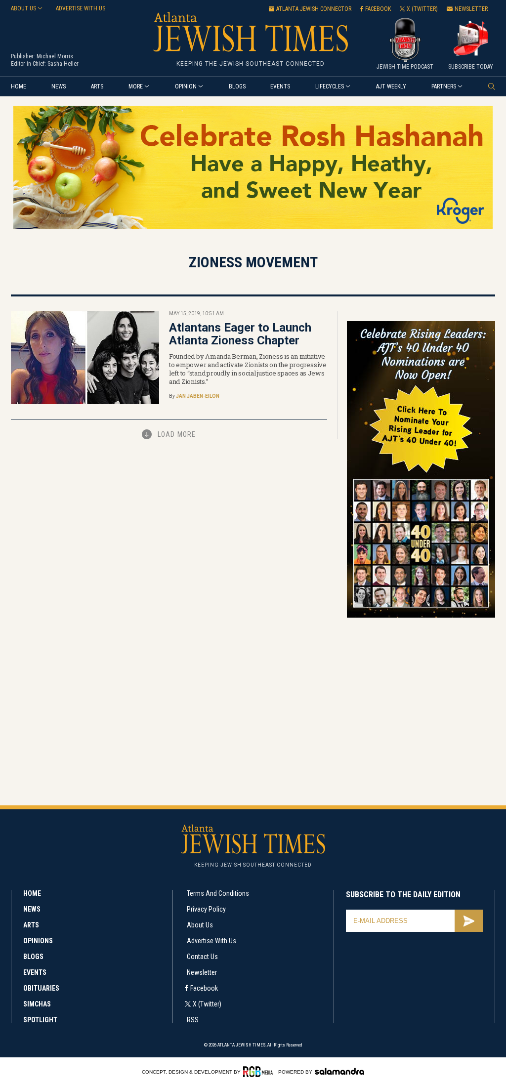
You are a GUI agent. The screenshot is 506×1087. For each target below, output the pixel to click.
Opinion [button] (186, 86)
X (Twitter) (207, 1004)
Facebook (204, 988)
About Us (200, 925)
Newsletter (202, 972)
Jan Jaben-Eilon (197, 396)
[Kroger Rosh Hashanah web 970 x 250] (253, 227)
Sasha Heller (63, 63)
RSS (193, 1020)
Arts (97, 86)
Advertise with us (80, 8)
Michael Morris (55, 56)
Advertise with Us (211, 941)
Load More (177, 434)
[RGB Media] (259, 1071)
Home (18, 86)
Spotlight (40, 1020)
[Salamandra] (339, 1071)
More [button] (135, 86)
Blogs (237, 86)
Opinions (38, 941)
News (58, 86)
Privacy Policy (206, 909)
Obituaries (41, 988)
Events (280, 86)
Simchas (37, 1004)
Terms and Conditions (218, 893)
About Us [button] (23, 8)
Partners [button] (443, 86)
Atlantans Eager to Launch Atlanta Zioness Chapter (240, 334)
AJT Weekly (391, 86)
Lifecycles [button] (329, 86)
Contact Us (202, 957)
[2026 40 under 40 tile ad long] (421, 616)
